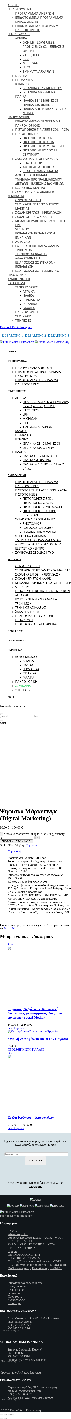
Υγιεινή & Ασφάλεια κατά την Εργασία (38, 1039)
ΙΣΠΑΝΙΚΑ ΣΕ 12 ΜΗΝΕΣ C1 (42, 88)
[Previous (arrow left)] (1, 1418)
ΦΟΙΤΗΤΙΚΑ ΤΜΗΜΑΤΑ (31, 175)
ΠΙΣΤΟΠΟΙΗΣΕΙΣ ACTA (38, 142)
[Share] (5, 1414)
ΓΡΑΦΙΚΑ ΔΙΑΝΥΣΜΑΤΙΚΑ (40, 171)
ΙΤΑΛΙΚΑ (20, 96)
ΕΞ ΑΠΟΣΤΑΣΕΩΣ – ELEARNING (37, 271)
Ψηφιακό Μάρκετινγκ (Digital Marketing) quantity (34, 834)
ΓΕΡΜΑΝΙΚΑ (24, 80)
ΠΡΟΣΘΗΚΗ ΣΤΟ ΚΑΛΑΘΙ (16, 841)
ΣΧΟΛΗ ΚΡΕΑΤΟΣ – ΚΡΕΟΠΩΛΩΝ (38, 213)
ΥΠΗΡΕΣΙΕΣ (23, 320)
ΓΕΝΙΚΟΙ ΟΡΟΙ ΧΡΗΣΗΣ (24, 1254)
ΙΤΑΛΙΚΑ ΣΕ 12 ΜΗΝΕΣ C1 (40, 100)
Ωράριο (12, 1251)
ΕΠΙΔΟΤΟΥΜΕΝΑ (20, 9)
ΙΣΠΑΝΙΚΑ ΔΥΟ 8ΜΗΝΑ (39, 92)
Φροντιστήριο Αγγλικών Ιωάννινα (20, 1372)
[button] (11, 696)
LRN (26, 59)
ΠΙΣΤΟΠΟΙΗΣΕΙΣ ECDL (38, 138)
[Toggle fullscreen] (9, 1414)
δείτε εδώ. (10, 928)
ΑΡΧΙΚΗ (13, 5)
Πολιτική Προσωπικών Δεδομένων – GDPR (35, 1261)
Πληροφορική (16, 1289)
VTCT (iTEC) (31, 55)
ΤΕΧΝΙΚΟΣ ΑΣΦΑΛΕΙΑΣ (31, 254)
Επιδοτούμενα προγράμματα (25, 1282)
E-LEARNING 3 (58, 335)
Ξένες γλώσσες (17, 1286)
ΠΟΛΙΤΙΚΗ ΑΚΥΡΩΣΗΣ (24, 1258)
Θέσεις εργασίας (18, 1234)
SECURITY (22, 229)
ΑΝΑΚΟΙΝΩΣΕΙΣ (19, 279)
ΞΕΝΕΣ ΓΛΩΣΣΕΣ (19, 34)
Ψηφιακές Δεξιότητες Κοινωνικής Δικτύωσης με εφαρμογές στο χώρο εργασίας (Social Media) (35, 1013)
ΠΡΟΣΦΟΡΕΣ (17, 275)
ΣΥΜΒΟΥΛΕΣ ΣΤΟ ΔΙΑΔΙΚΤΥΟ (35, 192)
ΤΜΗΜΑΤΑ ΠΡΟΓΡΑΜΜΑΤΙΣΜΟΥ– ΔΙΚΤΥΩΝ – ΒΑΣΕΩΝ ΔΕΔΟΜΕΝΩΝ (39, 181)
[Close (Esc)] (1, 1414)
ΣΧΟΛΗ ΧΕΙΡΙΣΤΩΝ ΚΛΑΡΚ (33, 217)
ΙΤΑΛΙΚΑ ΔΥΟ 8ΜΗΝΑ (38, 105)
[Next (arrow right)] (5, 1418)
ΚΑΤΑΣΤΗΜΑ (16, 283)
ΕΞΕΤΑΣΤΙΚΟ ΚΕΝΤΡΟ (30, 188)
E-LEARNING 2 (35, 335)
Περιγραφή (14, 851)
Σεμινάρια (32, 845)
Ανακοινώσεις (16, 1299)
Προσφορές (15, 1296)
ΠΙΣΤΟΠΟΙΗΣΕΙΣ (26, 134)
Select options (16, 1028)
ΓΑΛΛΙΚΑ (21, 76)
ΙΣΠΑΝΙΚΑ (22, 84)
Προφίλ (12, 1230)
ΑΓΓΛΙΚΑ (21, 38)
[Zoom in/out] (12, 1414)
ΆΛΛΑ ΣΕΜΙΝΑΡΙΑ (28, 258)
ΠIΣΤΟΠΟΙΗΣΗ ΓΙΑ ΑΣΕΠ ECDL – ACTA (42, 130)
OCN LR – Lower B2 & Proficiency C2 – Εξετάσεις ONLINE (43, 46)
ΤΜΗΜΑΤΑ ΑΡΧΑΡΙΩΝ (38, 71)
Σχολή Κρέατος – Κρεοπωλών (31, 1117)
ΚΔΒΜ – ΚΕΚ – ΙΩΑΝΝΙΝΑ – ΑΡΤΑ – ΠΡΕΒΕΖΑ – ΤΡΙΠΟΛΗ (32, 1246)
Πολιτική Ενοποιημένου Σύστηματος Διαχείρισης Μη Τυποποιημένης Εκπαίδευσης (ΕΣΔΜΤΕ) (37, 1266)
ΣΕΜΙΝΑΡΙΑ (16, 196)
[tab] (39, 851)
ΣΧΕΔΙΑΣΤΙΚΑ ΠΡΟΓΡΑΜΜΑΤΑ (36, 159)
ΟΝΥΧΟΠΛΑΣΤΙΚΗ (28, 200)
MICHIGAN (30, 63)
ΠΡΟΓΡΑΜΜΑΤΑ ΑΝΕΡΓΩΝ (34, 13)
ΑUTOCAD (22, 242)
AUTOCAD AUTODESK (38, 167)
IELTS (26, 67)
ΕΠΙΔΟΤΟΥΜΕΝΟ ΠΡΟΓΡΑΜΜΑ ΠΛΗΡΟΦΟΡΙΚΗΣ (38, 28)
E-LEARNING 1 (12, 335)
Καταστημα (14, 1303)
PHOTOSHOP (32, 163)
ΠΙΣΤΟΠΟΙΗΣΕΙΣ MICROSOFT (43, 146)
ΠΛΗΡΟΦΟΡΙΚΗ (19, 117)
